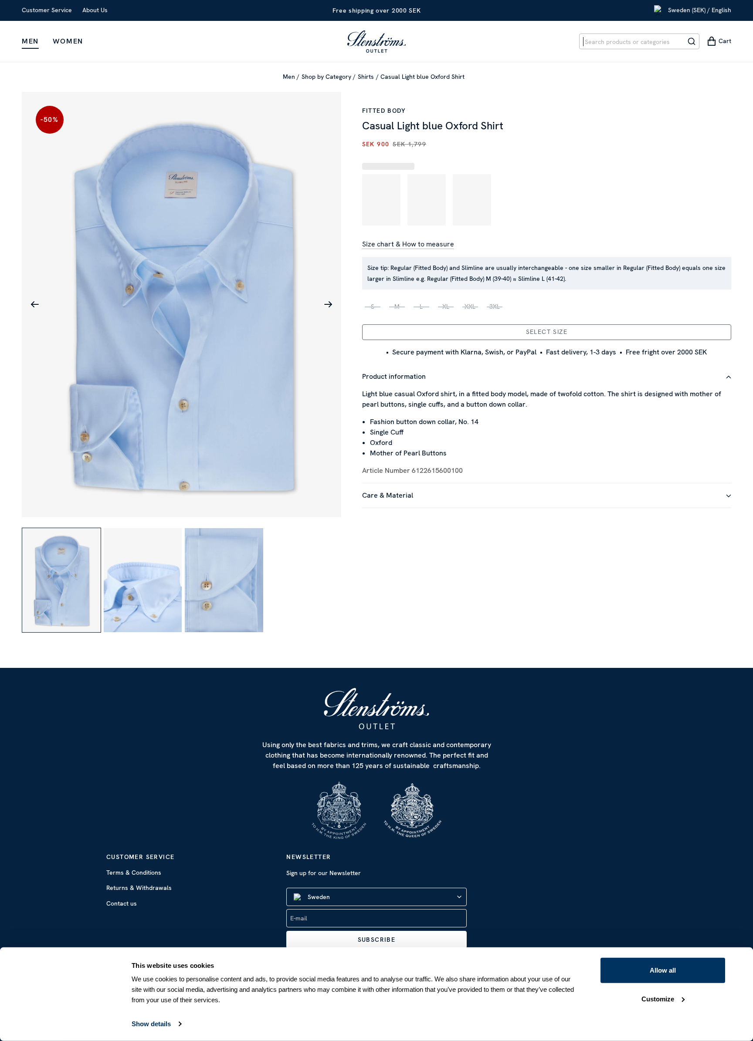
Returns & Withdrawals (139, 888)
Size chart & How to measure (408, 244)
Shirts (366, 77)
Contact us (121, 903)
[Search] (691, 41)
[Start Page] (376, 41)
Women (68, 41)
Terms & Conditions (133, 872)
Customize (657, 998)
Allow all (663, 970)
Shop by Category (326, 77)
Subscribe (377, 939)
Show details (151, 1024)
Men (30, 41)
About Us (95, 10)
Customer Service (47, 10)
